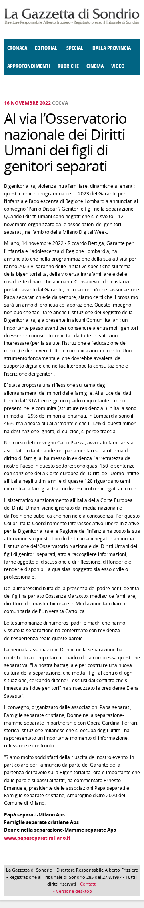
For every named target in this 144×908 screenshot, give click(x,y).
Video (117, 66)
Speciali (75, 48)
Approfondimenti (28, 66)
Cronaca (17, 48)
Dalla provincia (111, 48)
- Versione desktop (72, 891)
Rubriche (68, 66)
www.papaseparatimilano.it (37, 837)
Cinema (95, 66)
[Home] (72, 23)
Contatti (88, 884)
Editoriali (47, 48)
